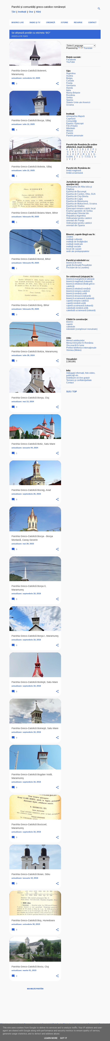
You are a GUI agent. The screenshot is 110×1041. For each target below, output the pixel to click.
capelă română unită (76, 303)
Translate (88, 48)
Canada (70, 80)
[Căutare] (99, 8)
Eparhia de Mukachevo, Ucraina (81, 203)
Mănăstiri (70, 128)
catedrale (70, 326)
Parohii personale (74, 135)
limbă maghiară (73, 170)
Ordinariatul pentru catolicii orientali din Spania (79, 224)
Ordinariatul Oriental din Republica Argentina (77, 214)
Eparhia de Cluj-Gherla (77, 196)
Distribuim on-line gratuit (77, 378)
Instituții (22, 12)
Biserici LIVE (18, 22)
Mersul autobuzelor (75, 340)
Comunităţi (71, 121)
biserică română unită (76, 293)
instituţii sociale (73, 246)
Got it (63, 1038)
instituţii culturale (74, 239)
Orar (31, 12)
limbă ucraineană (74, 173)
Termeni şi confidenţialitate (79, 380)
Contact (92, 22)
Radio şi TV (35, 22)
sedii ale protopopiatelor (77, 251)
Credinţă (50, 22)
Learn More (50, 1038)
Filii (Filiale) (72, 126)
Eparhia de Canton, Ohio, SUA (81, 194)
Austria (69, 76)
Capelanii (71, 118)
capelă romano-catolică (77, 301)
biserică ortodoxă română (78, 288)
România (70, 95)
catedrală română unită (77, 308)
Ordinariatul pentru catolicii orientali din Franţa (79, 219)
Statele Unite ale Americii (78, 102)
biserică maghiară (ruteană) (79, 281)
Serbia (69, 97)
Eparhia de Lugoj (74, 199)
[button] (57, 84)
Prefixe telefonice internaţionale (81, 348)
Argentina (71, 73)
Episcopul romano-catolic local (81, 208)
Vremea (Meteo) (73, 350)
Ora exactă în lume (75, 345)
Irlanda (69, 88)
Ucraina (70, 105)
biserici (69, 322)
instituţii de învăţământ (76, 241)
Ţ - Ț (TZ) (86, 156)
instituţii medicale (74, 244)
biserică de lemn (74, 263)
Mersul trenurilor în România (79, 343)
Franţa (69, 83)
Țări (13, 12)
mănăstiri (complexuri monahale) (81, 329)
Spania (69, 100)
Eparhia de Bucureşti (76, 191)
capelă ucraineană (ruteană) (79, 305)
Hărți (38, 12)
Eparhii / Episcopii (75, 123)
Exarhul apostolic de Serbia (79, 211)
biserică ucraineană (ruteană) (80, 298)
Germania (71, 85)
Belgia (69, 78)
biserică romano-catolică (78, 291)
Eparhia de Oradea (75, 206)
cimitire (69, 237)
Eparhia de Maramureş (77, 201)
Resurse (78, 22)
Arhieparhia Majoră (75, 116)
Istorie (64, 22)
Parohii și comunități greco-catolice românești (38, 6)
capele (69, 324)
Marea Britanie (73, 93)
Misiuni (69, 131)
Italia (68, 90)
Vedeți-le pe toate (20, 36)
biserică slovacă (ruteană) (78, 296)
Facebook (71, 59)
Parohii (69, 133)
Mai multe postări (35, 989)
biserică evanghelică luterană (80, 279)
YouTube (70, 62)
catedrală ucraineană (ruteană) (81, 310)
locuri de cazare (73, 249)
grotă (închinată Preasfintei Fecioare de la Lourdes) (79, 266)
